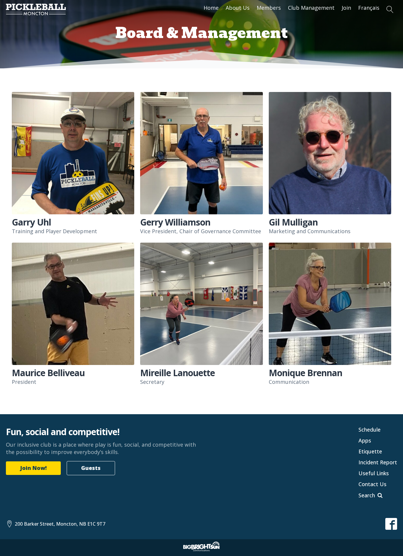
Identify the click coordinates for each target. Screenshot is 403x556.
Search (366, 495)
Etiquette (370, 451)
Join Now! (33, 467)
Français (368, 7)
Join (346, 7)
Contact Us (372, 484)
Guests (91, 467)
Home (211, 7)
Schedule (369, 429)
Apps (364, 440)
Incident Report (377, 462)
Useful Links (373, 473)
